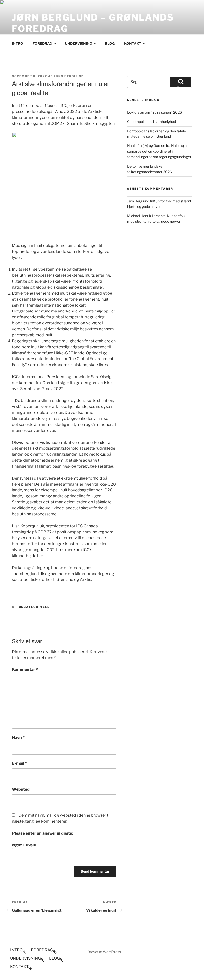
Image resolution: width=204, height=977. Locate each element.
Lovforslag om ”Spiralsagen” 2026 (154, 112)
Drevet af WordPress (104, 952)
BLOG (110, 43)
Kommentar (25, 669)
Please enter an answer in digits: (42, 833)
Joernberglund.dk (28, 573)
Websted (21, 789)
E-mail (19, 763)
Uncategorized (34, 607)
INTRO (17, 43)
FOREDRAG (42, 43)
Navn (18, 737)
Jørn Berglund (69, 76)
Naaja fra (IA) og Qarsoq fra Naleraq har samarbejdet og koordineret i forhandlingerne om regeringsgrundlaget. (159, 151)
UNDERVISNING (78, 43)
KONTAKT (132, 43)
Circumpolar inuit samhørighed (151, 121)
